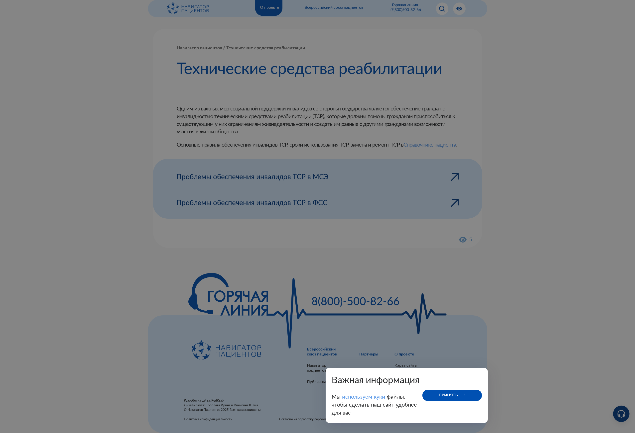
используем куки (364, 397)
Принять (448, 395)
